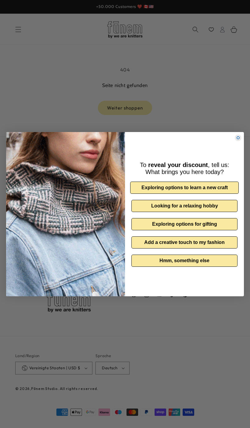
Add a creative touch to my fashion (184, 242)
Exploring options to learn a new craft (184, 187)
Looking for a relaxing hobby (184, 205)
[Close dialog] (238, 138)
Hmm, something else (184, 260)
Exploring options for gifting (184, 224)
